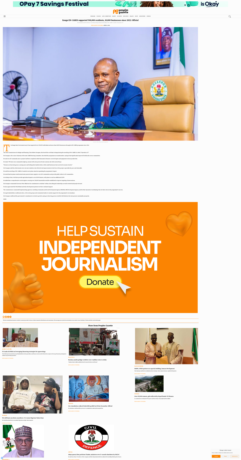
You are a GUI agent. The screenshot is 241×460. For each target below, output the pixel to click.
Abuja (70, 452)
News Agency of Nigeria (97, 25)
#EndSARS (92, 16)
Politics (99, 16)
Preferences (235, 456)
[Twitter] (6, 317)
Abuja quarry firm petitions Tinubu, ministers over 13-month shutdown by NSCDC (93, 454)
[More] (10, 317)
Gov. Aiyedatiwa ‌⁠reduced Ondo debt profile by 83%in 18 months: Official (90, 406)
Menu (12, 16)
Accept (216, 456)
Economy (119, 16)
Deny (225, 456)
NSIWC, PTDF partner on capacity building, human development (154, 368)
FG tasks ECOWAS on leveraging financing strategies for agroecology (24, 351)
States (70, 403)
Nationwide (142, 16)
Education (125, 16)
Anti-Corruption (106, 16)
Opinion (149, 16)
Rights (114, 16)
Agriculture (7, 349)
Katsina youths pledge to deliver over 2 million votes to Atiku (87, 360)
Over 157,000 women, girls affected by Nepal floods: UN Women (154, 396)
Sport (136, 16)
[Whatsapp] (8, 317)
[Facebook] (4, 317)
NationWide (138, 366)
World (4, 415)
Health (132, 16)
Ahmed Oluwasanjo (6, 423)
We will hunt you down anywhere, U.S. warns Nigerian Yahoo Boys (23, 418)
